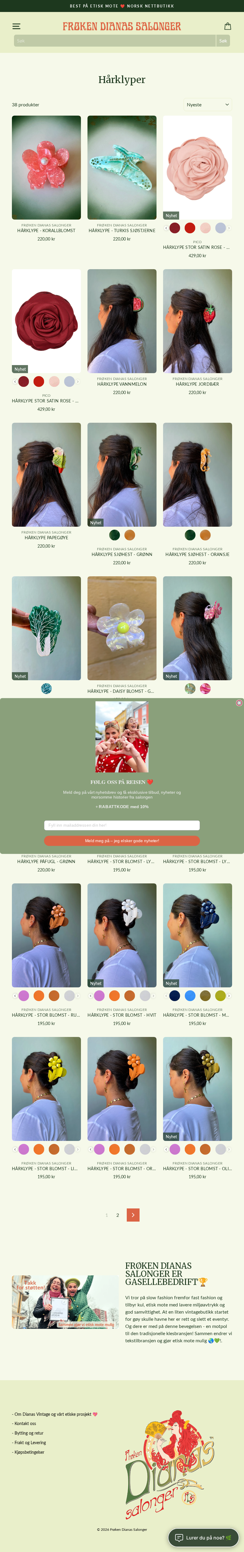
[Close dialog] (239, 703)
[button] (122, 737)
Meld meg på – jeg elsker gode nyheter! (122, 840)
